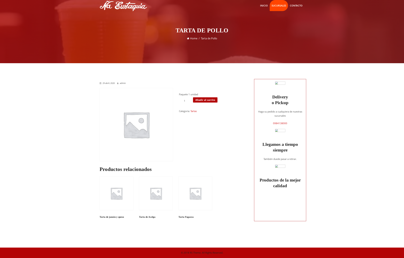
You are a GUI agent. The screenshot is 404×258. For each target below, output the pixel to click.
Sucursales (279, 5)
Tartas (193, 111)
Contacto (296, 5)
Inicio (264, 5)
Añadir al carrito (205, 99)
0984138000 (280, 123)
